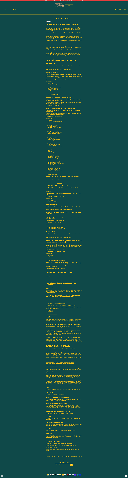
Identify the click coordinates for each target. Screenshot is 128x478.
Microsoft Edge (50, 315)
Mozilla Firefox (50, 311)
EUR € (120, 9)
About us (53, 456)
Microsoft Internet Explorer (52, 313)
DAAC (79, 327)
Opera (49, 317)
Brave (49, 316)
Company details (74, 456)
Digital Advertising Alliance (71, 327)
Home (56, 12)
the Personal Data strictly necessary (68, 449)
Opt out (64, 251)
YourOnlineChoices (76, 326)
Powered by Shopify (67, 472)
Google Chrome (50, 310)
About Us (66, 12)
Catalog (60, 12)
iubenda (47, 449)
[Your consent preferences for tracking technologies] (126, 476)
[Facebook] (13, 9)
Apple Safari (50, 312)
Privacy (58, 456)
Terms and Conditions (65, 456)
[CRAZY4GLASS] (64, 5)
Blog (71, 12)
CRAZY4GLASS (62, 472)
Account (116, 9)
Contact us (48, 456)
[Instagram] (15, 9)
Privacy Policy (48, 21)
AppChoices (69, 333)
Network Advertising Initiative (56, 327)
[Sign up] (71, 465)
